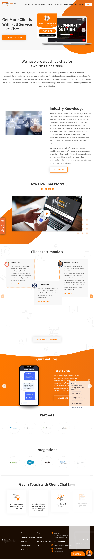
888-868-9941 (60, 541)
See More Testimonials (47, 339)
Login (88, 4)
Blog (76, 4)
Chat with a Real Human (78, 554)
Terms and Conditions (44, 541)
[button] (84, 30)
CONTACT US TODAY (14, 37)
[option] (67, 30)
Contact (81, 4)
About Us (49, 4)
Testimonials (58, 4)
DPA (38, 545)
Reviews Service (68, 4)
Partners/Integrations (38, 4)
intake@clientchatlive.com (63, 545)
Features (27, 4)
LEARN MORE (59, 170)
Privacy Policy (58, 551)
